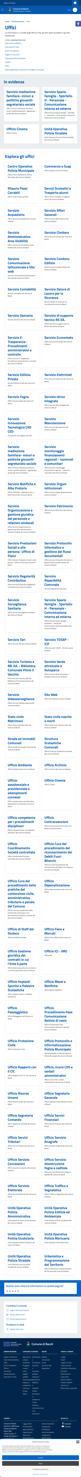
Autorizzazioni (28, 1379)
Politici (7, 62)
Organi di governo (10, 1357)
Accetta (40, 1457)
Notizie (44, 1357)
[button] (78, 23)
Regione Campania (9, 3)
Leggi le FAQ (27, 1423)
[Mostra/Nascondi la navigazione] (2, 9)
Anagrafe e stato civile (26, 1368)
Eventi (63, 1360)
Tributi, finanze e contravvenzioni (38, 1405)
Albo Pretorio (46, 1438)
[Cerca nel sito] (75, 10)
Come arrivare (66, 1365)
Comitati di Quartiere (68, 1368)
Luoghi (63, 1357)
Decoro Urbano (66, 1379)
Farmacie (64, 1371)
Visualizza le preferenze (40, 1469)
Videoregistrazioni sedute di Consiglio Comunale (24, 69)
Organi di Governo (12, 54)
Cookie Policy (35, 1474)
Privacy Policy (44, 1474)
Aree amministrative (13, 43)
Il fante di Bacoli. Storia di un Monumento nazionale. (69, 1385)
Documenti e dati (12, 47)
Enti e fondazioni (12, 50)
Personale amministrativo (15, 58)
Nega (40, 1463)
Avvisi (44, 1362)
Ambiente (26, 1362)
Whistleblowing (28, 1438)
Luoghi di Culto (66, 1362)
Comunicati (46, 1360)
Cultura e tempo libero (26, 1391)
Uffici (7, 65)
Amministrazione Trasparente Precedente (48, 1426)
